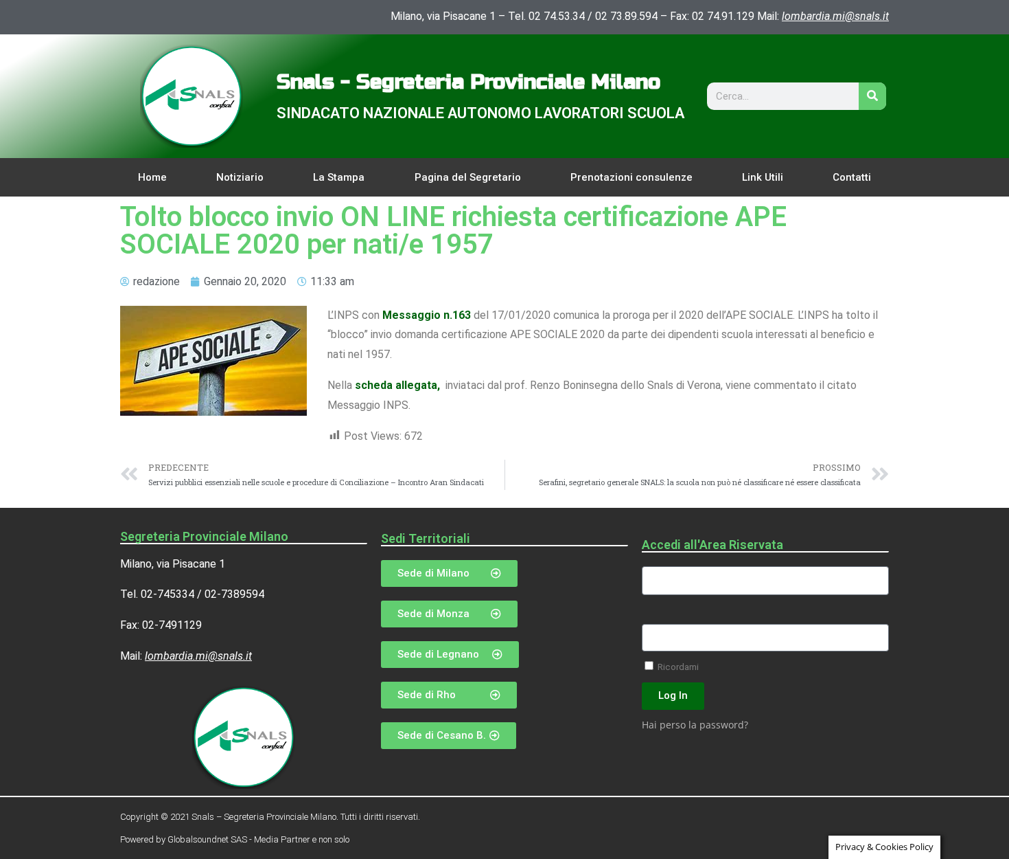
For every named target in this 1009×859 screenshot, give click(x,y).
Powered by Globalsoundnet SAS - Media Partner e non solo (234, 839)
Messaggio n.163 (426, 315)
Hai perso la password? (695, 724)
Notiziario (240, 177)
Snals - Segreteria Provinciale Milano (468, 81)
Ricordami (677, 666)
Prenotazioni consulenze (631, 177)
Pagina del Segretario (468, 177)
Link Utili (762, 177)
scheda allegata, (399, 385)
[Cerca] (872, 96)
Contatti (852, 177)
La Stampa (338, 177)
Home (152, 177)
